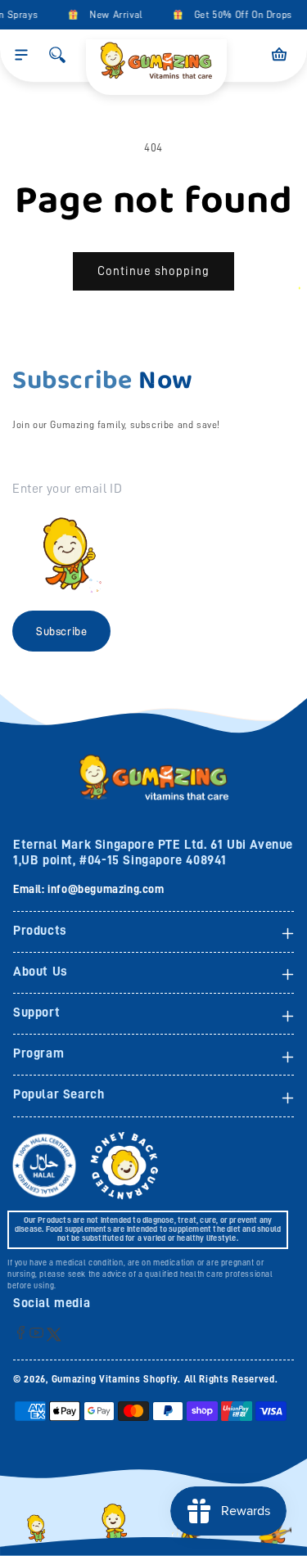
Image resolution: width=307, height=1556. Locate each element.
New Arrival (113, 15)
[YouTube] (36, 1332)
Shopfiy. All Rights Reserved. (210, 1379)
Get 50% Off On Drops (240, 15)
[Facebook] (21, 1332)
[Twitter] (53, 1333)
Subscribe (61, 631)
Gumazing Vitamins (98, 1379)
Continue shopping (153, 271)
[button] (21, 55)
